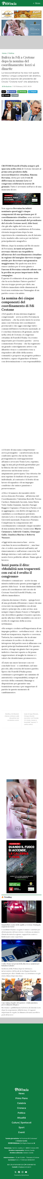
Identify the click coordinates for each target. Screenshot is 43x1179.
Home (4, 53)
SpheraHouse (25, 1175)
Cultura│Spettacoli (21, 1122)
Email (16, 95)
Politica (11, 53)
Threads (7, 95)
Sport (21, 1127)
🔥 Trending (7, 897)
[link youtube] (26, 1172)
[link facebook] (19, 1172)
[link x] (15, 1172)
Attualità (21, 1117)
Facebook (12, 91)
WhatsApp (23, 91)
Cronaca (21, 1108)
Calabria (21, 1103)
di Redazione (7, 86)
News (21, 1093)
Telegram (33, 91)
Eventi (21, 1132)
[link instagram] (23, 1172)
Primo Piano (21, 1098)
